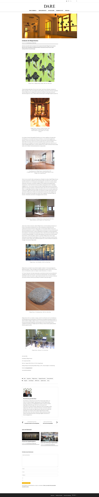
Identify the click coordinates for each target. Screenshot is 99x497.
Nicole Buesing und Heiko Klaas (29, 398)
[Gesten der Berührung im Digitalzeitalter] (49, 441)
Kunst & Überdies (32, 10)
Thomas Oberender (50, 378)
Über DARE (67, 10)
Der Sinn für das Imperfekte (48, 423)
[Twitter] (66, 1)
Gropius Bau (29, 378)
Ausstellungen (31, 380)
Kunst (48, 380)
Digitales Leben (51, 10)
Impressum (52, 495)
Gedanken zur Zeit (59, 10)
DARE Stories (37, 380)
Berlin (25, 378)
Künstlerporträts (42, 10)
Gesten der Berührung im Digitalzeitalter (49, 442)
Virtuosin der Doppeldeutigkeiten (29, 441)
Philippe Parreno (34, 378)
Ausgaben (25, 380)
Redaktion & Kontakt (59, 495)
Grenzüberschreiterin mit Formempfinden (32, 423)
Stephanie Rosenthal (42, 378)
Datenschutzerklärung (67, 495)
